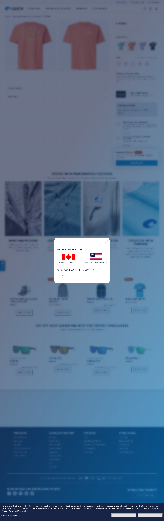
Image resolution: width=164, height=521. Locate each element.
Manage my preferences (10, 515)
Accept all (150, 515)
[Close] (106, 241)
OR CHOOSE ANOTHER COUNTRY (75, 270)
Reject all (124, 515)
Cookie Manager (132, 508)
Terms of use (24, 511)
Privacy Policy (7, 511)
